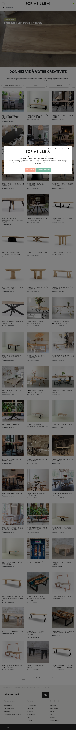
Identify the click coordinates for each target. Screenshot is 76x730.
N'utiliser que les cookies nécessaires (58, 148)
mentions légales (51, 158)
